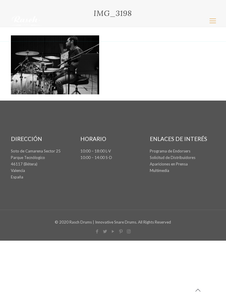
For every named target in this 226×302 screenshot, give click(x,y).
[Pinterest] (121, 231)
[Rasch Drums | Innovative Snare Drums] (26, 20)
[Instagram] (129, 231)
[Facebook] (97, 231)
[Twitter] (105, 231)
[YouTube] (113, 231)
